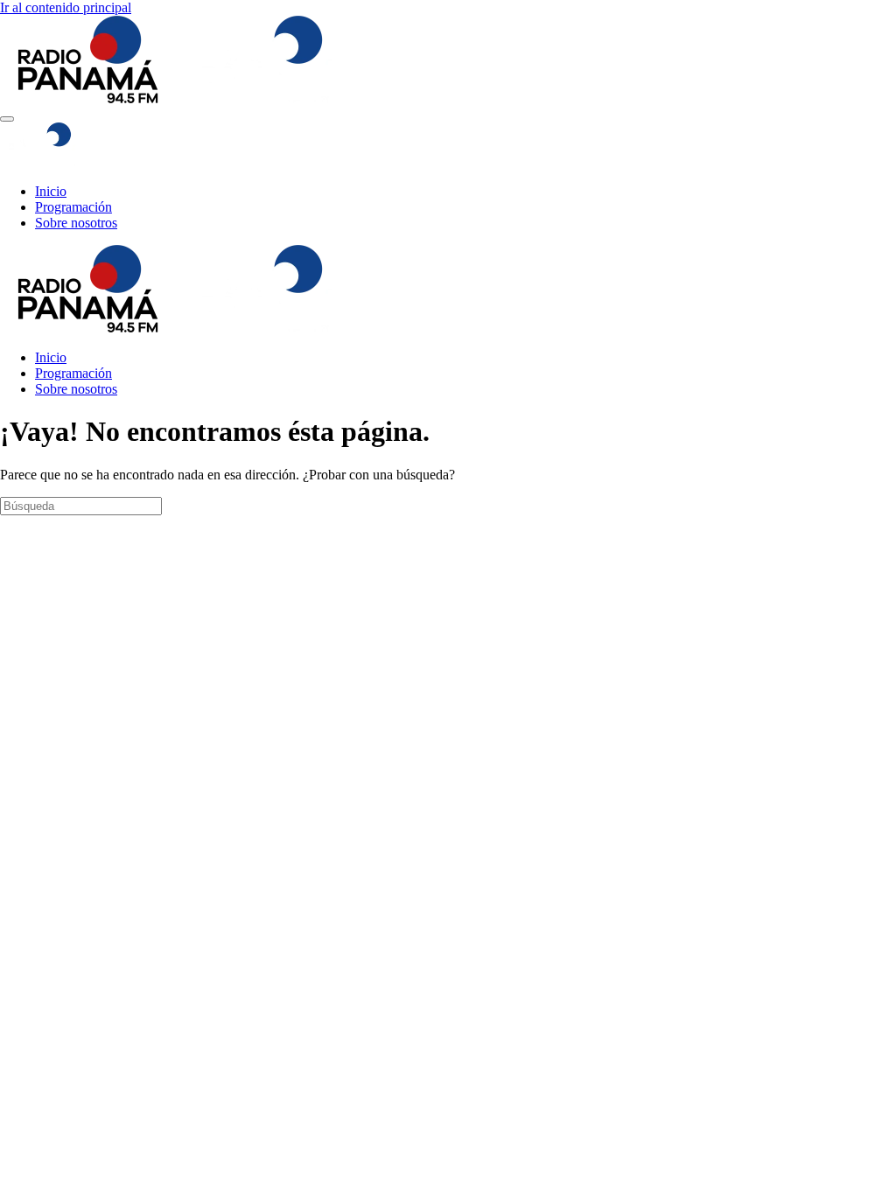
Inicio (50, 191)
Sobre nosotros (76, 222)
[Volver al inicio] (181, 98)
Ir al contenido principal (65, 7)
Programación (73, 206)
